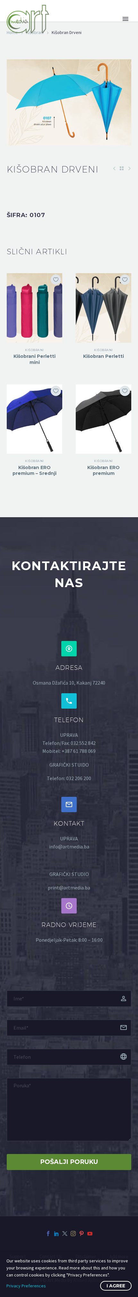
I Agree (116, 1286)
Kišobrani (34, 350)
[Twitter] (64, 1233)
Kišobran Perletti (103, 356)
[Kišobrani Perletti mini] (34, 307)
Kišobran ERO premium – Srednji (34, 470)
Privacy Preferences (26, 1286)
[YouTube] (89, 1233)
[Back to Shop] (121, 168)
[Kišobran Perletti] (103, 307)
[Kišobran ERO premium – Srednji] (34, 419)
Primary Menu (125, 19)
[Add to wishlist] (56, 279)
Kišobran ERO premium (103, 470)
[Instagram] (73, 1233)
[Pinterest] (81, 1233)
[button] (69, 648)
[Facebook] (48, 1233)
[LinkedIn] (56, 1233)
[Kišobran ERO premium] (103, 419)
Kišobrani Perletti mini (34, 359)
